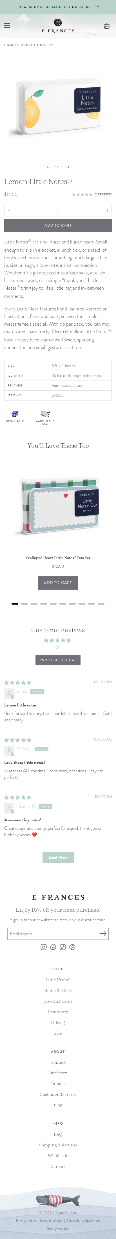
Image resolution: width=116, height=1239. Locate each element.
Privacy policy (26, 1220)
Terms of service (51, 1220)
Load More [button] (58, 857)
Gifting (58, 1022)
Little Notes (58, 979)
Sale (58, 1033)
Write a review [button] (58, 660)
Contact (58, 1062)
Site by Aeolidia (58, 1228)
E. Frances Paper (64, 1212)
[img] (17, 683)
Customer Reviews (58, 1094)
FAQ (58, 1134)
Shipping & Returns (58, 1145)
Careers (58, 1166)
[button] (7, 25)
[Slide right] (67, 167)
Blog (58, 1105)
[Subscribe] (102, 934)
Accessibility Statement (83, 1220)
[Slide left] (49, 167)
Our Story (58, 1073)
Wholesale (58, 1156)
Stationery (58, 1012)
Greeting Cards (58, 1001)
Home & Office (58, 990)
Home (9, 45)
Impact (58, 1083)
